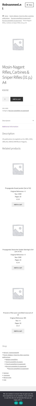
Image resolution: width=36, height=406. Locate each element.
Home (6, 16)
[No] (33, 399)
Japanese (7, 375)
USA (5, 380)
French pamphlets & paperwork (15, 364)
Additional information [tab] (10, 127)
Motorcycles (7, 377)
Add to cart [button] (18, 204)
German (6, 373)
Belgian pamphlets (12, 359)
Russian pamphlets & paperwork (20, 18)
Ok (16, 403)
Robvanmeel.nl (11, 7)
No (21, 403)
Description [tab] (6, 121)
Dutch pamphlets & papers (14, 362)
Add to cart (17, 99)
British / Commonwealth (11, 353)
